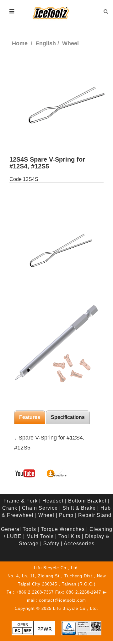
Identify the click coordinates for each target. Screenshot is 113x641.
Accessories (79, 543)
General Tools (18, 529)
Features (29, 417)
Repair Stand (94, 515)
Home (20, 43)
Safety (51, 543)
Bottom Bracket (87, 500)
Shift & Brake (79, 508)
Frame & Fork (20, 500)
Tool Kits (69, 536)
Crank (9, 508)
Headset (52, 500)
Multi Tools (40, 536)
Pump (66, 515)
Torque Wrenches (63, 529)
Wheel (46, 515)
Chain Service (40, 508)
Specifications (68, 417)
